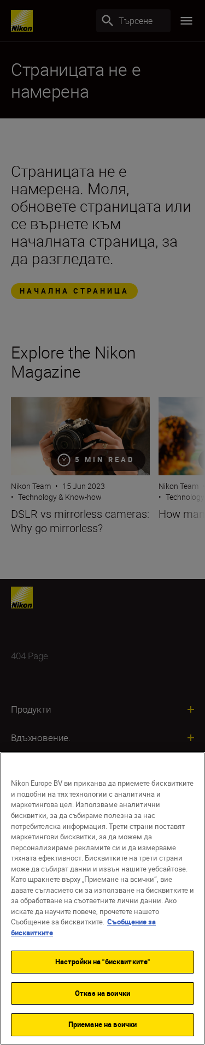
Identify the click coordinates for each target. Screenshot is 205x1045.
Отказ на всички (102, 993)
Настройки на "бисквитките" (102, 961)
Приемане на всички (102, 1024)
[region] (102, 898)
